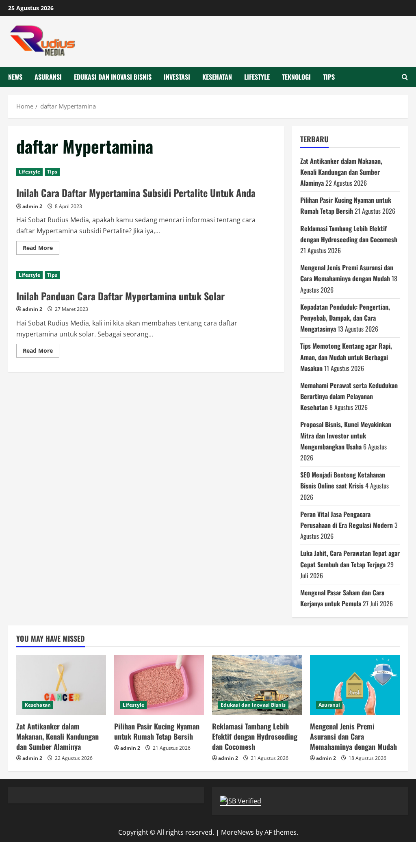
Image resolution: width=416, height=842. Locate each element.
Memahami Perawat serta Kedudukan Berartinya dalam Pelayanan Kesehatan (349, 396)
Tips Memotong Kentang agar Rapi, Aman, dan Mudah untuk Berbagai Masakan (346, 357)
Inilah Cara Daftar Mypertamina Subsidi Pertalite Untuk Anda (136, 192)
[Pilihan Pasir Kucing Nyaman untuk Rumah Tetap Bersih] (159, 685)
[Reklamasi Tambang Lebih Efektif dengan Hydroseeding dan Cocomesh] (257, 685)
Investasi (177, 77)
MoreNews (237, 832)
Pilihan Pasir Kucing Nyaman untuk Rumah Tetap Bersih (156, 731)
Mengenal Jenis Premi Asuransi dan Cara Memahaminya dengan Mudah (353, 736)
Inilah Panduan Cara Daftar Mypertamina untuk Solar (120, 296)
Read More (41, 249)
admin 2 (32, 206)
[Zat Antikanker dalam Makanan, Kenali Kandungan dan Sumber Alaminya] (61, 685)
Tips (329, 77)
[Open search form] (405, 77)
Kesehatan (217, 77)
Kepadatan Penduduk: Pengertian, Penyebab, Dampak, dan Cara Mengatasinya (345, 318)
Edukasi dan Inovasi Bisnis (113, 77)
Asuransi (48, 77)
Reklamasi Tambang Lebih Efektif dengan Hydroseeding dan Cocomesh (254, 736)
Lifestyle (257, 77)
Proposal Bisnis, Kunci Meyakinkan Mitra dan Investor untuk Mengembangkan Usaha (345, 435)
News (15, 77)
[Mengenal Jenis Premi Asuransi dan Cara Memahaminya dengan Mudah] (355, 685)
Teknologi (296, 77)
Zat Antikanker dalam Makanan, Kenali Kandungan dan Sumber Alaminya (341, 172)
